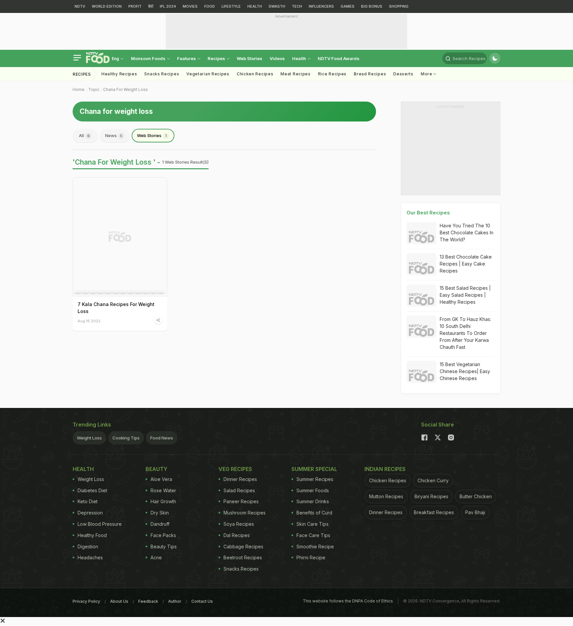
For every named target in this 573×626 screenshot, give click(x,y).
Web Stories (249, 58)
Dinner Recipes (240, 479)
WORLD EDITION (107, 6)
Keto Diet (87, 501)
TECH (297, 6)
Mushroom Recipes (244, 512)
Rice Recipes (332, 73)
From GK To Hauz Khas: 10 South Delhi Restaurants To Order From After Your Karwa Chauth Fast (465, 333)
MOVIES (190, 6)
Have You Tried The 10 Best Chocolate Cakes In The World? (466, 232)
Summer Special (314, 469)
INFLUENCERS (321, 6)
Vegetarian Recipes (207, 73)
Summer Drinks (312, 501)
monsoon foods (148, 58)
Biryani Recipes (431, 496)
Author (174, 601)
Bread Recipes (370, 73)
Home (79, 89)
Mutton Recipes (386, 496)
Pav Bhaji (475, 512)
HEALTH (254, 6)
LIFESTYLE (231, 6)
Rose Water (163, 490)
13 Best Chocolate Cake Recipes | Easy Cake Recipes (466, 264)
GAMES (347, 6)
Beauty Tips (164, 546)
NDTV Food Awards (338, 58)
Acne (156, 557)
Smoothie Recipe (315, 546)
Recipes (217, 58)
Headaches (90, 557)
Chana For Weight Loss (125, 89)
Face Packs (163, 535)
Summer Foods (312, 490)
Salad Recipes (239, 490)
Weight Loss (89, 437)
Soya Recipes (238, 524)
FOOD (209, 6)
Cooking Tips (126, 437)
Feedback (148, 601)
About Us (119, 601)
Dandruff (160, 524)
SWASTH (277, 6)
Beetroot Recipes (242, 557)
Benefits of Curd (314, 512)
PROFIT (135, 6)
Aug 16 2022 (89, 321)
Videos (277, 58)
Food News (161, 437)
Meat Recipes (295, 73)
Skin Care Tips (312, 524)
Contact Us (202, 601)
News (113, 135)
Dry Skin (160, 512)
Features (187, 58)
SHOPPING (399, 6)
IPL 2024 (168, 6)
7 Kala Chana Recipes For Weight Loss (116, 307)
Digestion (88, 546)
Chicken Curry (433, 480)
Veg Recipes (235, 469)
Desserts (403, 73)
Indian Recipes (385, 469)
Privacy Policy (86, 601)
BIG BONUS (371, 6)
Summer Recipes (314, 479)
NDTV (80, 6)
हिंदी (150, 6)
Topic (93, 89)
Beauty (156, 469)
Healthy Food (92, 535)
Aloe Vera (161, 479)
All (84, 135)
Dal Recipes (236, 535)
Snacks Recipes (161, 73)
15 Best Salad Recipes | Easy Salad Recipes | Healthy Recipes (465, 295)
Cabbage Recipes (243, 546)
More (427, 73)
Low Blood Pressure (100, 524)
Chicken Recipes (255, 73)
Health (299, 58)
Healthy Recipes (119, 73)
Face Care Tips (313, 535)
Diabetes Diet (92, 490)
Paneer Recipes (241, 501)
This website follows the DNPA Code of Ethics (348, 600)
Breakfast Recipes (434, 512)
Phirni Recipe (310, 557)
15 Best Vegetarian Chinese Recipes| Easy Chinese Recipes (465, 371)
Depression (90, 512)
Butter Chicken (476, 496)
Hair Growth (163, 501)
